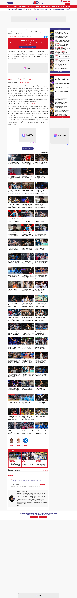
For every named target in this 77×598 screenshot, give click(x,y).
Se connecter (66, 1)
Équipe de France (60, 6)
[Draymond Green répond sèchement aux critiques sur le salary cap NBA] (52, 32)
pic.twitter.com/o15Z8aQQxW (27, 80)
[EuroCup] (25, 440)
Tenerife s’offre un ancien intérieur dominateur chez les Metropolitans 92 (42, 464)
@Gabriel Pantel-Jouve (14, 36)
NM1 (51, 9)
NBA (26, 9)
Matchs (19, 6)
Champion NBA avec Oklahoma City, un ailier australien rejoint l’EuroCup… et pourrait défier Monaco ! (27, 466)
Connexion (45, 470)
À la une (9, 6)
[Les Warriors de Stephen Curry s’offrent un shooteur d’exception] (52, 114)
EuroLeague (20, 9)
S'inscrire (42, 484)
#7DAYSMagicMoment (13, 80)
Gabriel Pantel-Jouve (22, 491)
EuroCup (14, 30)
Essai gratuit (32, 47)
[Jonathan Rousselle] (18, 440)
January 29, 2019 (24, 82)
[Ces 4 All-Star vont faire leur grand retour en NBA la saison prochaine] (52, 110)
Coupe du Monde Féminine (60, 47)
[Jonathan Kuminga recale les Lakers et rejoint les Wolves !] (52, 98)
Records (53, 6)
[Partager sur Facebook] (45, 37)
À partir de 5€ (23, 47)
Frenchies (24, 6)
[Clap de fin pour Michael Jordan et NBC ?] (52, 94)
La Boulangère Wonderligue (41, 9)
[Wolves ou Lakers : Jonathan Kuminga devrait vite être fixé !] (52, 106)
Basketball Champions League (61, 9)
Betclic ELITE (12, 9)
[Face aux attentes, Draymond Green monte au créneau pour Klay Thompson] (52, 69)
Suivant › (31, 148)
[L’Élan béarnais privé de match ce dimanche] (52, 56)
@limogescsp (37, 78)
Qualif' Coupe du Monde (60, 51)
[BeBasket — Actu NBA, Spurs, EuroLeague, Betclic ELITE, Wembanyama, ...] (38, 2)
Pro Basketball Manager (33, 6)
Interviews (67, 6)
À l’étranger (11, 461)
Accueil (9, 30)
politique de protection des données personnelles (32, 486)
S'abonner (67, 3)
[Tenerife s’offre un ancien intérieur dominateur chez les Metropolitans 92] (41, 456)
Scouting (48, 6)
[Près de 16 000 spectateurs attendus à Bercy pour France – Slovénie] (52, 52)
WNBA (56, 35)
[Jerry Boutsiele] (11, 440)
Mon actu (14, 6)
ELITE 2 (31, 9)
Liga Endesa (38, 461)
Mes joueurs (42, 6)
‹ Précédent (25, 148)
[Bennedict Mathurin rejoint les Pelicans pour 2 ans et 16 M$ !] (52, 102)
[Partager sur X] (47, 37)
